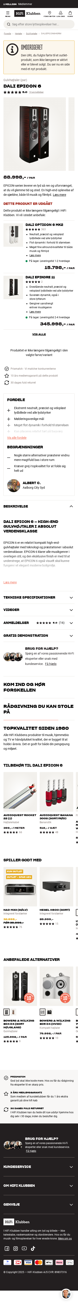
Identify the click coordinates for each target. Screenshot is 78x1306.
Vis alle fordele (16, 437)
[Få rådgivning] (66, 1294)
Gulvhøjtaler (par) (15, 80)
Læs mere (59, 194)
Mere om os (65, 1238)
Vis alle (39, 334)
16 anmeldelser (36, 92)
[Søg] (8, 24)
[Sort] (6, 1012)
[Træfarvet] (13, 1012)
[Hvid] (43, 1012)
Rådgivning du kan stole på (38, 709)
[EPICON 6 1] (34, 134)
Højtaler (18, 33)
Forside (7, 33)
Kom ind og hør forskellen (24, 687)
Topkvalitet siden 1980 (36, 728)
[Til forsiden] (27, 13)
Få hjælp (51, 664)
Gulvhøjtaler (31, 33)
